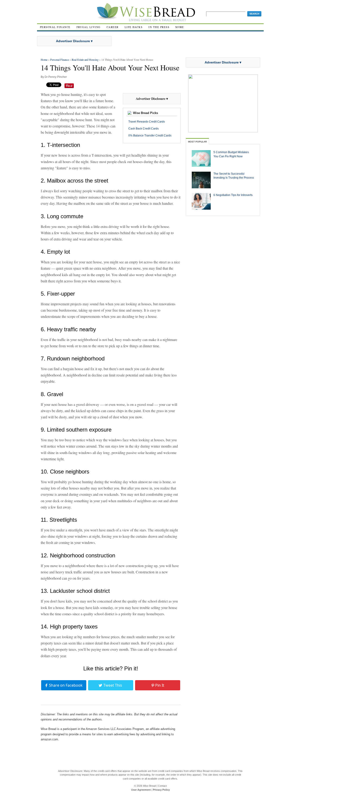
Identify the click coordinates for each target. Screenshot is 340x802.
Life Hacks (134, 27)
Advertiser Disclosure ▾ (74, 41)
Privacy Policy (161, 789)
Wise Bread (149, 785)
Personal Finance (55, 27)
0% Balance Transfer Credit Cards (149, 135)
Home (44, 59)
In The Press (158, 27)
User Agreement (141, 789)
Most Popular (197, 141)
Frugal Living (89, 27)
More (179, 27)
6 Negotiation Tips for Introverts (233, 194)
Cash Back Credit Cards (143, 128)
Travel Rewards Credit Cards (146, 121)
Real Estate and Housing (85, 59)
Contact (162, 785)
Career (113, 27)
